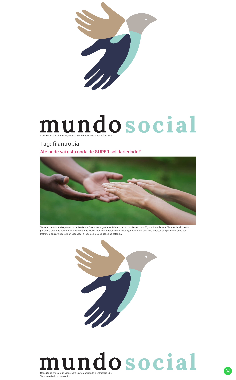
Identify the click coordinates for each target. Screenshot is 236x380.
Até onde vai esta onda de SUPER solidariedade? (90, 151)
